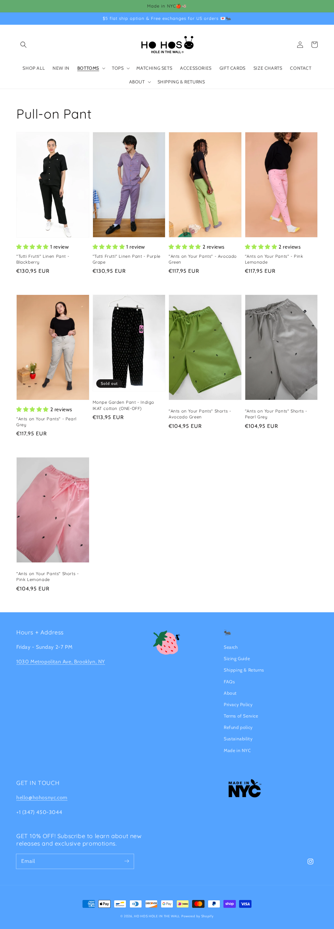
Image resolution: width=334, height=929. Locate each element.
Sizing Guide (237, 658)
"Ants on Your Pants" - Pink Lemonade (274, 259)
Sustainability (238, 739)
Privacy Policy (238, 704)
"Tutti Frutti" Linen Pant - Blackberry (42, 259)
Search (231, 647)
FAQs (229, 682)
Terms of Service (241, 716)
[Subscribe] (126, 861)
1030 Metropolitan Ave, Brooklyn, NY (60, 662)
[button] (23, 44)
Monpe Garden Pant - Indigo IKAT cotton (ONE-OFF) (124, 405)
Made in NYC (237, 750)
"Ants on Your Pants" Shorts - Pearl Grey (276, 413)
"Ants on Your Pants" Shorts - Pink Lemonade (47, 576)
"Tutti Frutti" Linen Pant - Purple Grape (126, 259)
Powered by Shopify (197, 916)
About (230, 693)
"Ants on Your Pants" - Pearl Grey (46, 421)
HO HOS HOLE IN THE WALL (157, 916)
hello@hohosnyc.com (42, 797)
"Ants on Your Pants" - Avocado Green (203, 259)
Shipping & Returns (244, 670)
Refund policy (238, 727)
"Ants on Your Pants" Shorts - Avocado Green (200, 413)
